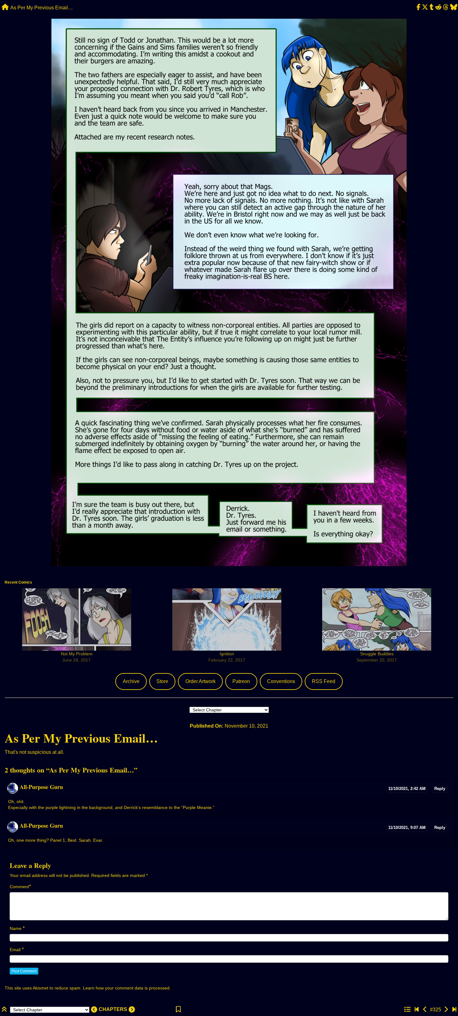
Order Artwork (200, 681)
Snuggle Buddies (377, 653)
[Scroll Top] (5, 1009)
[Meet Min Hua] (416, 1009)
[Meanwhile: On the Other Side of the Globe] (446, 1009)
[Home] (5, 7)
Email (15, 949)
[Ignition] (227, 619)
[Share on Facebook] (418, 7)
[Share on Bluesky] (453, 7)
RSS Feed (323, 681)
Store (162, 681)
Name (15, 928)
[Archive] (407, 1009)
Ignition (227, 653)
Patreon (241, 681)
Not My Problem (77, 653)
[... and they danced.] (425, 1009)
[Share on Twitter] (425, 7)
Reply (439, 788)
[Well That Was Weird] (454, 1009)
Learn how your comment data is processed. (127, 987)
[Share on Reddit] (438, 7)
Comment (19, 886)
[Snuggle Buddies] (377, 619)
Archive (131, 681)
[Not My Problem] (77, 619)
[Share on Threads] (445, 7)
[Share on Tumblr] (432, 7)
